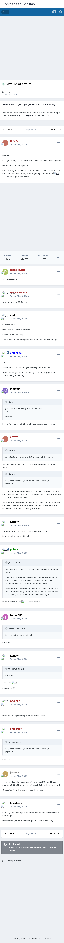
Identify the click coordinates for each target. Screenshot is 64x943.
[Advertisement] (32, 48)
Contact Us (34, 938)
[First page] (4, 129)
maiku (13, 315)
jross (7, 92)
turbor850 (16, 615)
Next (54, 129)
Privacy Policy (20, 938)
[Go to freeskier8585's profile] (5, 294)
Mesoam (15, 388)
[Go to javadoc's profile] (5, 774)
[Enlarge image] (56, 173)
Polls (18, 94)
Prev (9, 129)
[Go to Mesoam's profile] (5, 391)
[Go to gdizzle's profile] (5, 551)
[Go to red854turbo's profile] (5, 272)
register (29, 115)
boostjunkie (17, 803)
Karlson (14, 521)
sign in (20, 115)
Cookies (47, 938)
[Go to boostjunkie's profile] (5, 805)
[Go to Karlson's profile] (5, 523)
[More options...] (59, 142)
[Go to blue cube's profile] (5, 731)
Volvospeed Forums (18, 4)
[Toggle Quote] (6, 402)
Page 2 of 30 (32, 129)
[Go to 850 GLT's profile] (5, 703)
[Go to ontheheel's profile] (5, 355)
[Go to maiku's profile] (5, 317)
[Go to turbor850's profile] (5, 617)
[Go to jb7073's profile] (5, 143)
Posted (19, 144)
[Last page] (60, 129)
